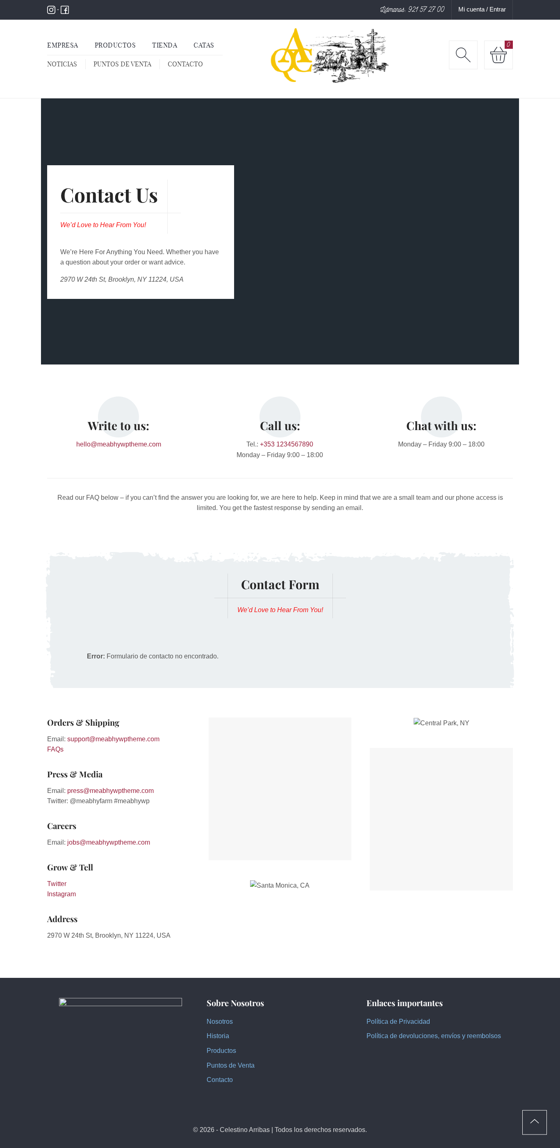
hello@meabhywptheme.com (118, 444)
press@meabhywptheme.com (110, 790)
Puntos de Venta (231, 1065)
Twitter (56, 883)
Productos (221, 1050)
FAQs (55, 749)
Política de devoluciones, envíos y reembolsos (434, 1035)
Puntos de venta (122, 64)
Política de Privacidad (398, 1021)
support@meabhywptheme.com (113, 739)
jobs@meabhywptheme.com (108, 842)
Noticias (62, 64)
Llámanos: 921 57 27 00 (412, 9)
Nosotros (220, 1021)
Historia (218, 1035)
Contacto (185, 64)
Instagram (61, 894)
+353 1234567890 (286, 444)
